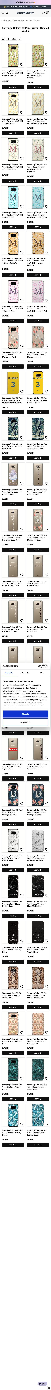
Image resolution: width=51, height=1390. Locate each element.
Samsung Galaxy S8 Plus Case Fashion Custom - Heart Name (37, 629)
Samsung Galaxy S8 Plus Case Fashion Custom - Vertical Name (37, 766)
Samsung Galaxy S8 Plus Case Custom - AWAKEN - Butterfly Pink (12, 308)
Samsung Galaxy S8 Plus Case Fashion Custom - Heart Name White (12, 629)
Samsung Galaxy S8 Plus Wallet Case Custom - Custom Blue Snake (37, 446)
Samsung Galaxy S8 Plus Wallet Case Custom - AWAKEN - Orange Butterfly (37, 261)
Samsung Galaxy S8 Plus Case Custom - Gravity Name (12, 949)
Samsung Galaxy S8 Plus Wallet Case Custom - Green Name (37, 1087)
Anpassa (24, 722)
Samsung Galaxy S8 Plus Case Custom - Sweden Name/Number (37, 400)
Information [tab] (25, 673)
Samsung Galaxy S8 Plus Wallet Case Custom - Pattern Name (37, 1041)
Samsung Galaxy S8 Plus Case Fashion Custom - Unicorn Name (12, 491)
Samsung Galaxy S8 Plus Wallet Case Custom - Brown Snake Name (37, 995)
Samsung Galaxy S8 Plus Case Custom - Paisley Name (12, 1132)
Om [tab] (41, 673)
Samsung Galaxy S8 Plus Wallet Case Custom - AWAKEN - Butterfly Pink (37, 308)
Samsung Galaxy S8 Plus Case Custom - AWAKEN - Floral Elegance (12, 167)
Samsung (7, 21)
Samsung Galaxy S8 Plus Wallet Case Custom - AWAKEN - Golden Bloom (37, 121)
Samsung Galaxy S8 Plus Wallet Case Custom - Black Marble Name (37, 903)
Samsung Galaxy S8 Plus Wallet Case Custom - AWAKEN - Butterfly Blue (37, 215)
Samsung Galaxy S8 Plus (22, 21)
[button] (43, 13)
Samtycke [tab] (9, 673)
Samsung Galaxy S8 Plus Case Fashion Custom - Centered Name (37, 491)
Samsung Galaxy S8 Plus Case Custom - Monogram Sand (12, 354)
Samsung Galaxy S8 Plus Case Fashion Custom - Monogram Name (37, 537)
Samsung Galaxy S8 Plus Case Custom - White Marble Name (12, 858)
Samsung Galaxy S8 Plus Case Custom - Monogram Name (12, 812)
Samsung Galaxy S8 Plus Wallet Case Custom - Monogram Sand (37, 354)
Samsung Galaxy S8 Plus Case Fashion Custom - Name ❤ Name (37, 583)
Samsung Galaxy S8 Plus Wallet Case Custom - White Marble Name (37, 858)
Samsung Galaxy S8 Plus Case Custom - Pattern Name (12, 1041)
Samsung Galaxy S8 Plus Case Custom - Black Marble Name (12, 903)
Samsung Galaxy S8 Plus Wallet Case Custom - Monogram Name (37, 812)
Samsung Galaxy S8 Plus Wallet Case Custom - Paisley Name (37, 1132)
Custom (36, 21)
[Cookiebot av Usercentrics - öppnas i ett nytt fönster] (38, 666)
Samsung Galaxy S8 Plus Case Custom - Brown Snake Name (12, 995)
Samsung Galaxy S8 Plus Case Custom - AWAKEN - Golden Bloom (12, 121)
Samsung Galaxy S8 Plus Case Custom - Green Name (12, 1087)
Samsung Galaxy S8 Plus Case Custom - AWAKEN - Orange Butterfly (12, 260)
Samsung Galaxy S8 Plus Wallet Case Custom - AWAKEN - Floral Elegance (37, 168)
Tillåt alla (25, 714)
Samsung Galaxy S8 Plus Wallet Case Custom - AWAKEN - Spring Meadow (37, 74)
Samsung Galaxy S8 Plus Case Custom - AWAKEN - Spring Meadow (12, 73)
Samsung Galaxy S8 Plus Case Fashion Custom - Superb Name (12, 766)
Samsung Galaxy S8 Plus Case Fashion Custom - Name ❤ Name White (12, 583)
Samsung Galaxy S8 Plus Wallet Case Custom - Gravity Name (37, 949)
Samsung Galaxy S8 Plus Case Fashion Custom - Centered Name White (12, 537)
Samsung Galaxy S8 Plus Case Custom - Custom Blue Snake (12, 446)
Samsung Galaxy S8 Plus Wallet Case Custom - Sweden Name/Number (12, 400)
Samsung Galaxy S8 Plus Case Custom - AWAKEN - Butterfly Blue (12, 215)
